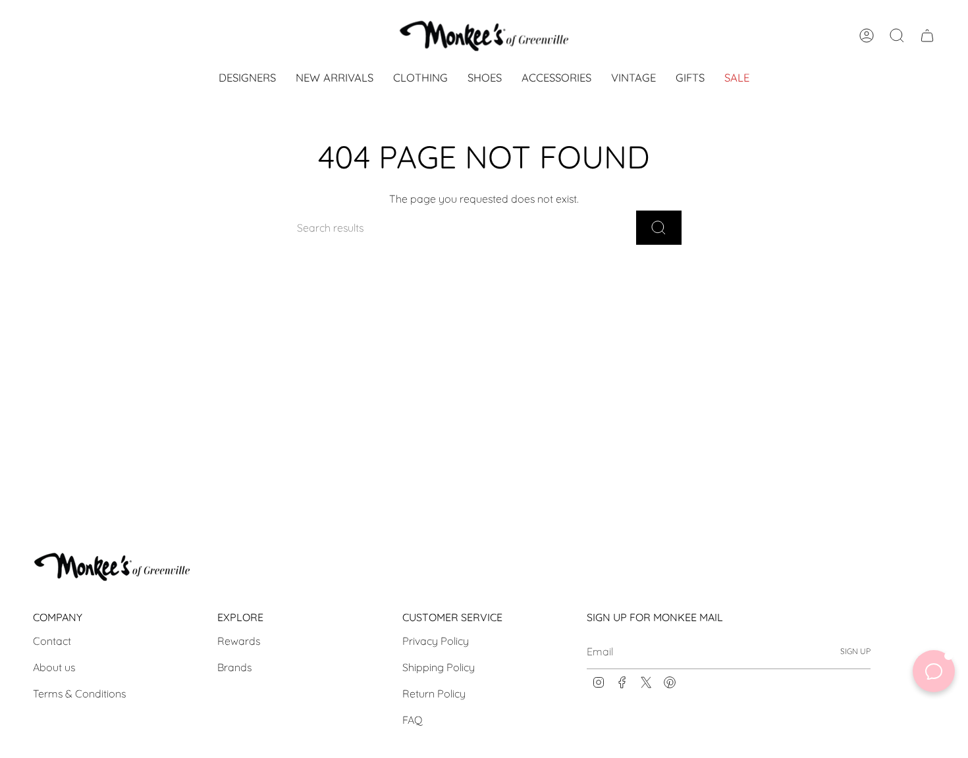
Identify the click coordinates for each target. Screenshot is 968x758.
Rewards (238, 640)
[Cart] (927, 35)
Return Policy (434, 693)
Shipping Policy (438, 667)
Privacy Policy (435, 640)
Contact (52, 640)
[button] (420, 78)
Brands (234, 667)
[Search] (659, 228)
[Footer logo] (112, 566)
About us (54, 667)
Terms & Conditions (79, 693)
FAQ (412, 719)
